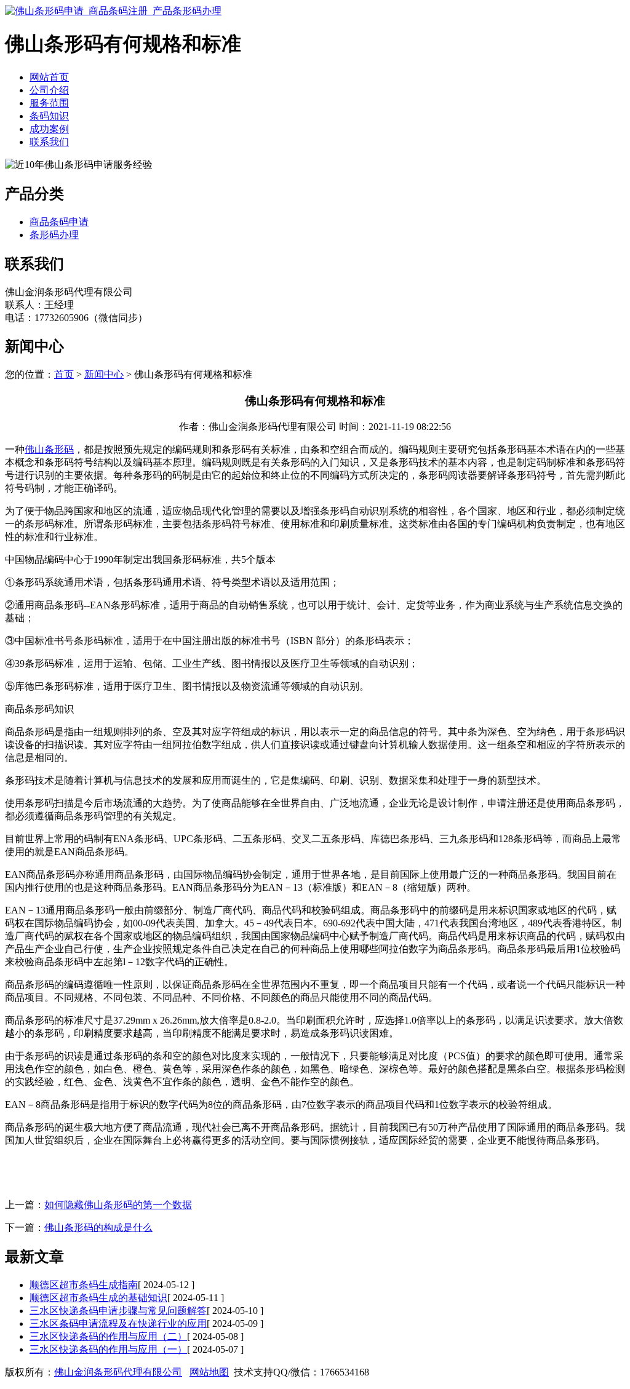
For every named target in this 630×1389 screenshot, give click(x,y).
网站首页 (49, 77)
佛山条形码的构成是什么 (98, 1227)
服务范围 (49, 103)
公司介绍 (49, 90)
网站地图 (209, 1372)
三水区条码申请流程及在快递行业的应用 (118, 1323)
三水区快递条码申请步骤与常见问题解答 (118, 1310)
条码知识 (49, 116)
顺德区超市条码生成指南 (84, 1285)
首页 (64, 374)
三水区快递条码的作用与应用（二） (108, 1336)
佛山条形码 (49, 449)
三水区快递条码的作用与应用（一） (108, 1349)
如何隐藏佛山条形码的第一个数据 (118, 1205)
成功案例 (49, 129)
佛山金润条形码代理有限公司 (118, 1372)
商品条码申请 (59, 222)
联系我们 (49, 142)
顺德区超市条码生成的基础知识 (98, 1297)
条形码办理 (54, 234)
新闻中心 (104, 374)
